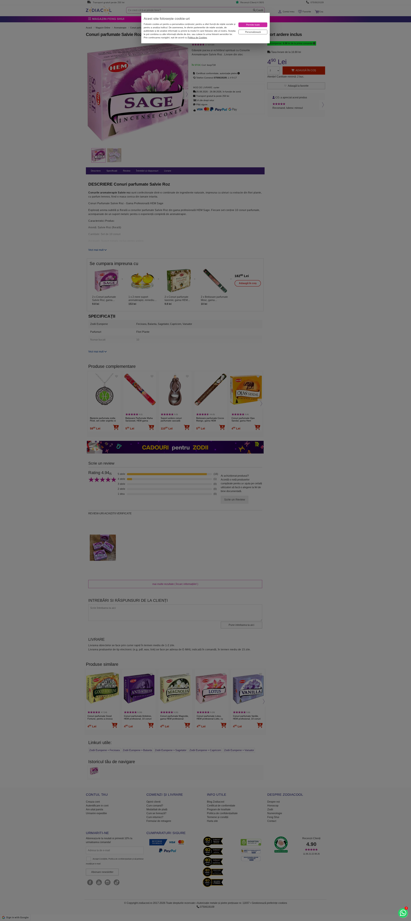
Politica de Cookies (197, 37)
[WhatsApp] (403, 913)
